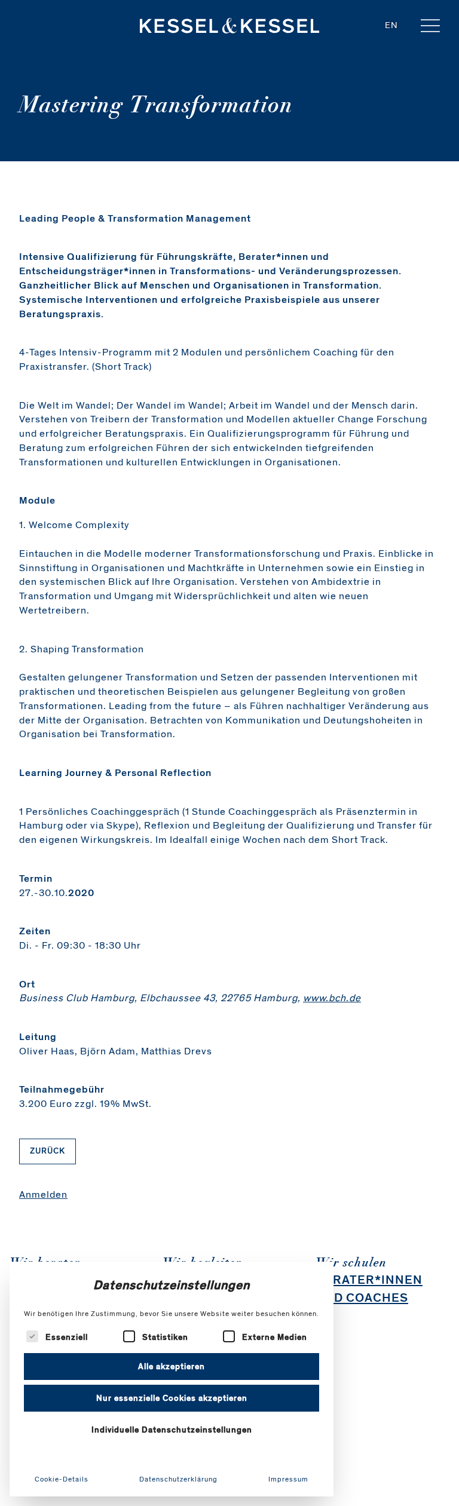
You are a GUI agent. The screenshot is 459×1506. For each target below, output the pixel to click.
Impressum (288, 1479)
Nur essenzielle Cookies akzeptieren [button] (171, 1398)
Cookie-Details (61, 1479)
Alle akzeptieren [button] (171, 1366)
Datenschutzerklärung (178, 1479)
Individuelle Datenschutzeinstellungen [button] (171, 1430)
